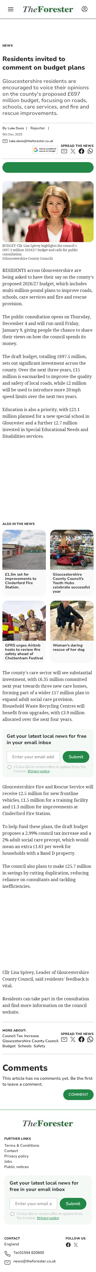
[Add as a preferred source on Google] (45, 150)
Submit (76, 757)
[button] (10, 9)
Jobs (8, 1161)
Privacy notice (39, 771)
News (7, 45)
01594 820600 (31, 1253)
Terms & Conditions (21, 1145)
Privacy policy (16, 1156)
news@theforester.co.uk (34, 1261)
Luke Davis (16, 128)
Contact (11, 1150)
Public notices (16, 1166)
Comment (78, 1094)
